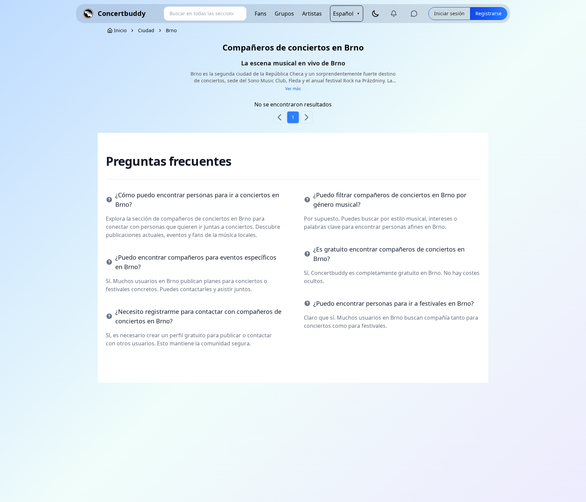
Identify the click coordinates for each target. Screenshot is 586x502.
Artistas (312, 13)
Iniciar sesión (449, 13)
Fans (261, 13)
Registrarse (488, 13)
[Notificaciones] (394, 13)
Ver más (293, 89)
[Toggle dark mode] (375, 13)
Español (346, 13)
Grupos (284, 13)
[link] (146, 30)
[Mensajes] (414, 13)
